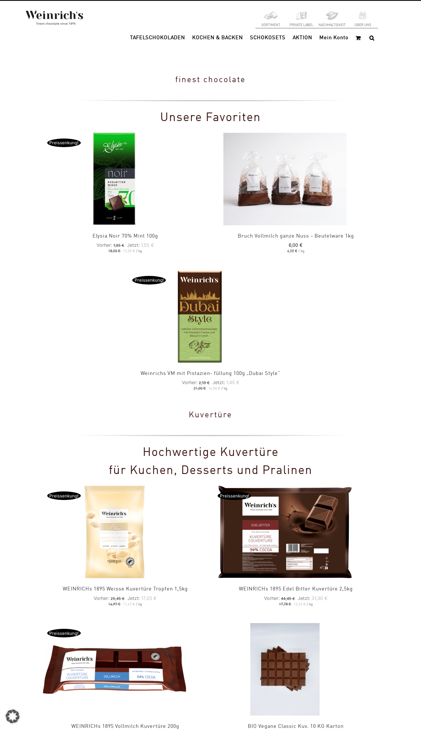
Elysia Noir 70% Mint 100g (125, 236)
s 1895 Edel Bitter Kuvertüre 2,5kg (296, 589)
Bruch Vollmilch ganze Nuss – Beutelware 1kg (296, 236)
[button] (372, 38)
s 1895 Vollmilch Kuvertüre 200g (125, 726)
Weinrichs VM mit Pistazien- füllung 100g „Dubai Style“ (210, 373)
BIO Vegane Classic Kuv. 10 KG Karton (296, 726)
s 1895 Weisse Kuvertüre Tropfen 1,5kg (125, 589)
